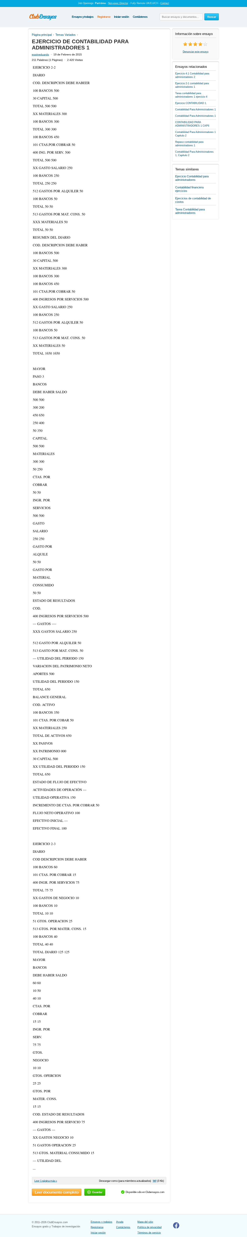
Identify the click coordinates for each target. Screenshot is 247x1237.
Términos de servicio (149, 1232)
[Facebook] (176, 1227)
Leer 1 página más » (45, 1180)
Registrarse (103, 16)
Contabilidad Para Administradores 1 (195, 109)
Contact (164, 3)
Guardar (97, 1192)
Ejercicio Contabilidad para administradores (192, 178)
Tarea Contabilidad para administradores (190, 211)
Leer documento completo (57, 1192)
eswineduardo (40, 54)
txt (154, 1181)
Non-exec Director (118, 3)
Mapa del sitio (145, 1221)
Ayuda (119, 1221)
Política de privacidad (149, 1227)
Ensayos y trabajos (82, 16)
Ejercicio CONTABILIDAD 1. (191, 103)
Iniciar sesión (121, 16)
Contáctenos (140, 16)
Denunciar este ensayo (195, 51)
